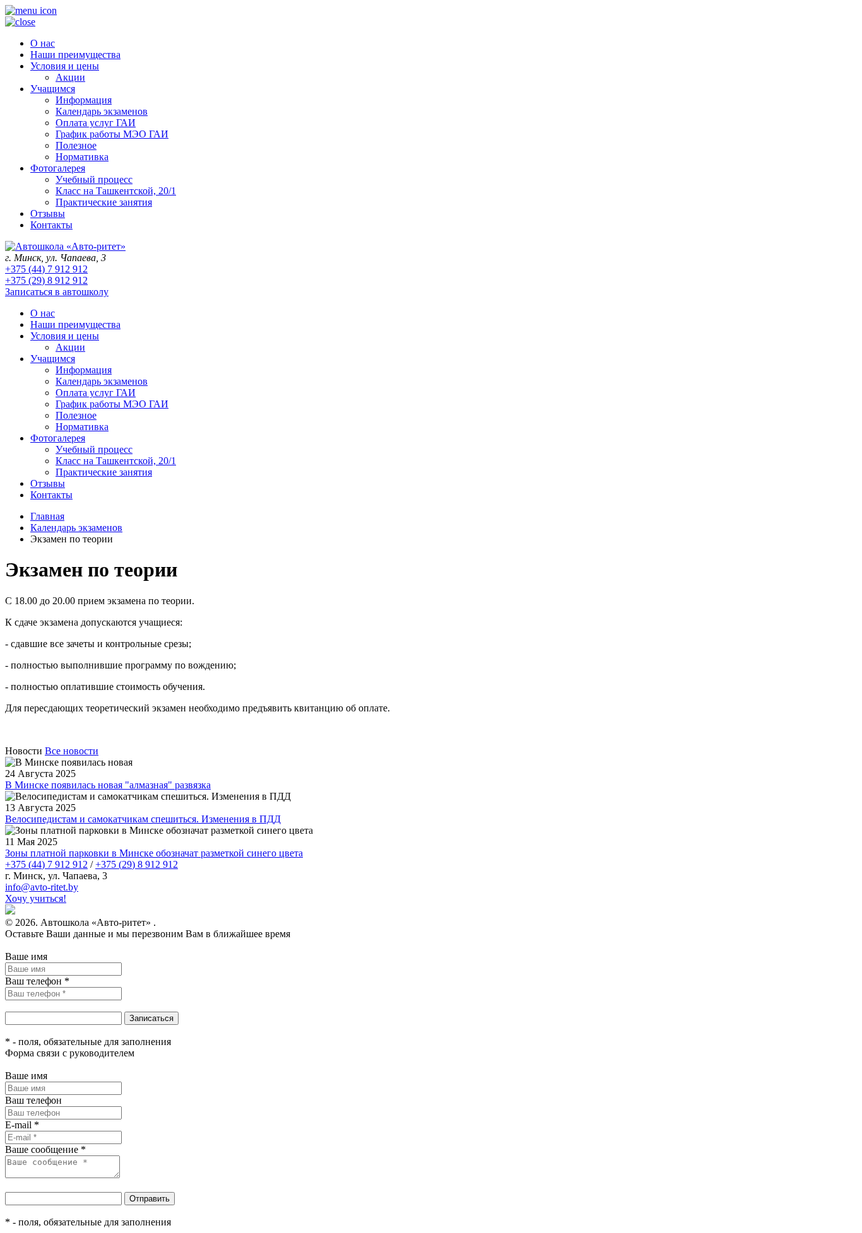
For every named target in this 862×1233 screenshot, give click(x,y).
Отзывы (47, 213)
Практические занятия (104, 202)
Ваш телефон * (37, 981)
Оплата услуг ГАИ (96, 122)
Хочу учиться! (35, 898)
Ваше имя (26, 956)
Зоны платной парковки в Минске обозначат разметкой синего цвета (154, 853)
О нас (42, 43)
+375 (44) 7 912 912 (46, 269)
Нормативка (82, 156)
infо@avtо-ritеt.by (41, 887)
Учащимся (52, 88)
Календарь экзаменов (102, 111)
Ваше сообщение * (45, 1149)
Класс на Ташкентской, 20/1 (116, 190)
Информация (84, 100)
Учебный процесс (94, 179)
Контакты (51, 224)
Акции (70, 77)
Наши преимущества (75, 54)
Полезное (76, 145)
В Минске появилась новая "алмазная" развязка (108, 785)
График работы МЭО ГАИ (112, 134)
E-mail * (22, 1124)
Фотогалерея (57, 168)
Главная (47, 516)
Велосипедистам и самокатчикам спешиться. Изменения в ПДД (143, 819)
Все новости (71, 750)
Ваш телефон (33, 1100)
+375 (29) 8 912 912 (46, 280)
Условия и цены (64, 66)
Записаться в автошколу (57, 291)
